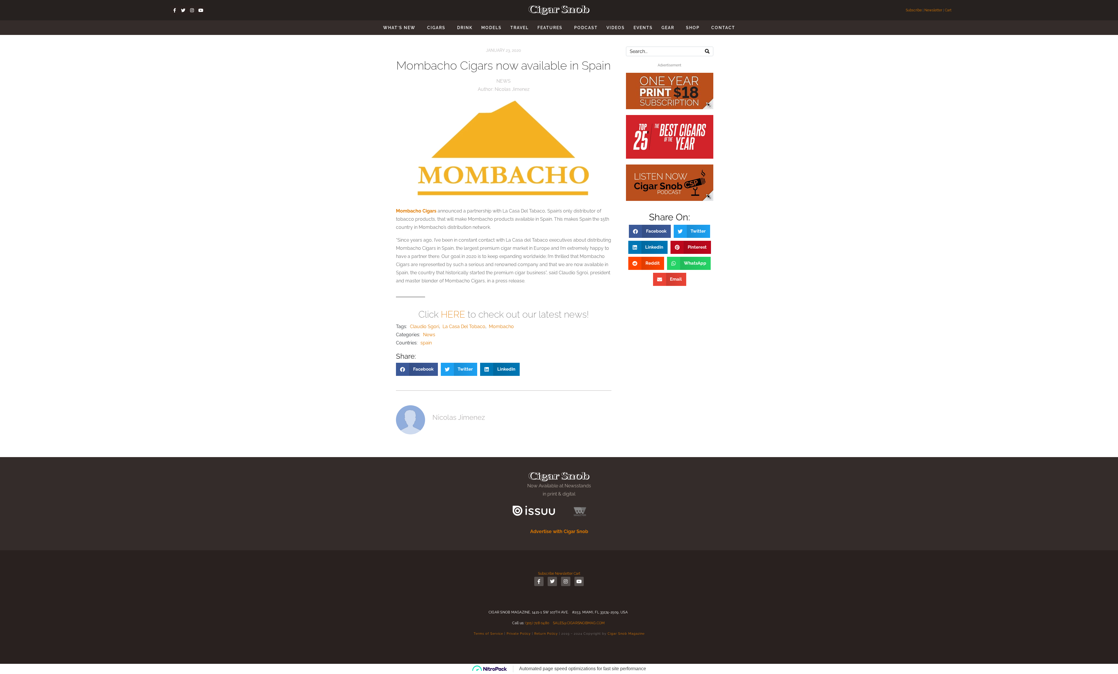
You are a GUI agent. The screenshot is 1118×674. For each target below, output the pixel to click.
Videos (615, 27)
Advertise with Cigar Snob (559, 531)
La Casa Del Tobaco (464, 326)
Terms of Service (488, 633)
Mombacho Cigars (416, 211)
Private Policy (519, 633)
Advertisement (669, 65)
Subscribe (914, 10)
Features (549, 27)
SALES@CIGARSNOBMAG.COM (579, 623)
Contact (723, 27)
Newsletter (933, 10)
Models (491, 27)
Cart (948, 10)
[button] (417, 369)
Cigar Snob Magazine (626, 633)
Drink (465, 27)
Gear (667, 27)
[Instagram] (192, 10)
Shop (693, 27)
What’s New (399, 27)
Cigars (436, 27)
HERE (453, 314)
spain (426, 343)
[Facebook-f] (174, 10)
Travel (519, 27)
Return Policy (546, 633)
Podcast (586, 27)
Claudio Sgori (424, 326)
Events (643, 27)
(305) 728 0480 (537, 623)
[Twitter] (183, 10)
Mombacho (501, 326)
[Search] (707, 51)
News (503, 81)
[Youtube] (201, 10)
